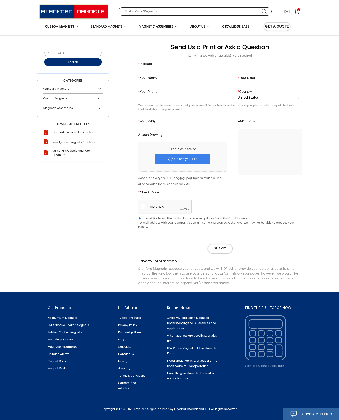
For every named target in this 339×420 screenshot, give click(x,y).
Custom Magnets (55, 98)
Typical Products (129, 318)
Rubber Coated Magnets (65, 332)
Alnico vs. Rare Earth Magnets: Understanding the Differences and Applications (191, 323)
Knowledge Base (129, 332)
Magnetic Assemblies (58, 108)
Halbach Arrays (58, 354)
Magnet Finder (58, 368)
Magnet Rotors (58, 361)
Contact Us (126, 354)
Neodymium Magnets (62, 318)
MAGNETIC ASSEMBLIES (156, 26)
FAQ (121, 339)
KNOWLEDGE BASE (235, 26)
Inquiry (122, 361)
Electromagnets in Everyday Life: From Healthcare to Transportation (193, 363)
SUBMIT (220, 248)
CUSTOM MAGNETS (59, 26)
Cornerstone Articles (127, 385)
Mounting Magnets (60, 339)
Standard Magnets (56, 89)
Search (73, 62)
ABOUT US (198, 26)
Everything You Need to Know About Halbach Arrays (192, 376)
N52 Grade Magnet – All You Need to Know (192, 350)
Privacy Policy (127, 325)
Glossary (124, 368)
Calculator (125, 347)
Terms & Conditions (131, 376)
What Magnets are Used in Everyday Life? (192, 338)
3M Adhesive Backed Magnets (68, 325)
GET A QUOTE (277, 26)
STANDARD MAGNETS (107, 26)
